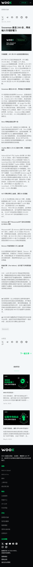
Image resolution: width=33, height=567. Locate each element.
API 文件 (4, 504)
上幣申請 (4, 482)
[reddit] (22, 17)
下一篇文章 (24, 353)
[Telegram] (6, 543)
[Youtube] (10, 544)
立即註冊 (23, 3)
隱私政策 (4, 559)
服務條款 (4, 556)
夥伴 (2, 478)
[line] (26, 17)
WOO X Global (6, 470)
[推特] (2, 544)
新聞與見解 (5, 9)
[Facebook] (13, 544)
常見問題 (4, 508)
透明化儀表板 (5, 529)
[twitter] (2, 17)
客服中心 (4, 500)
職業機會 (4, 525)
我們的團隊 (5, 521)
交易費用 (4, 496)
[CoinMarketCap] (6, 547)
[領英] (16, 544)
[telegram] (7, 17)
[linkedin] (17, 17)
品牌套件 (4, 533)
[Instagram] (2, 547)
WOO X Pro (5, 474)
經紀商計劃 (5, 486)
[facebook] (12, 17)
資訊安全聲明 (5, 562)
